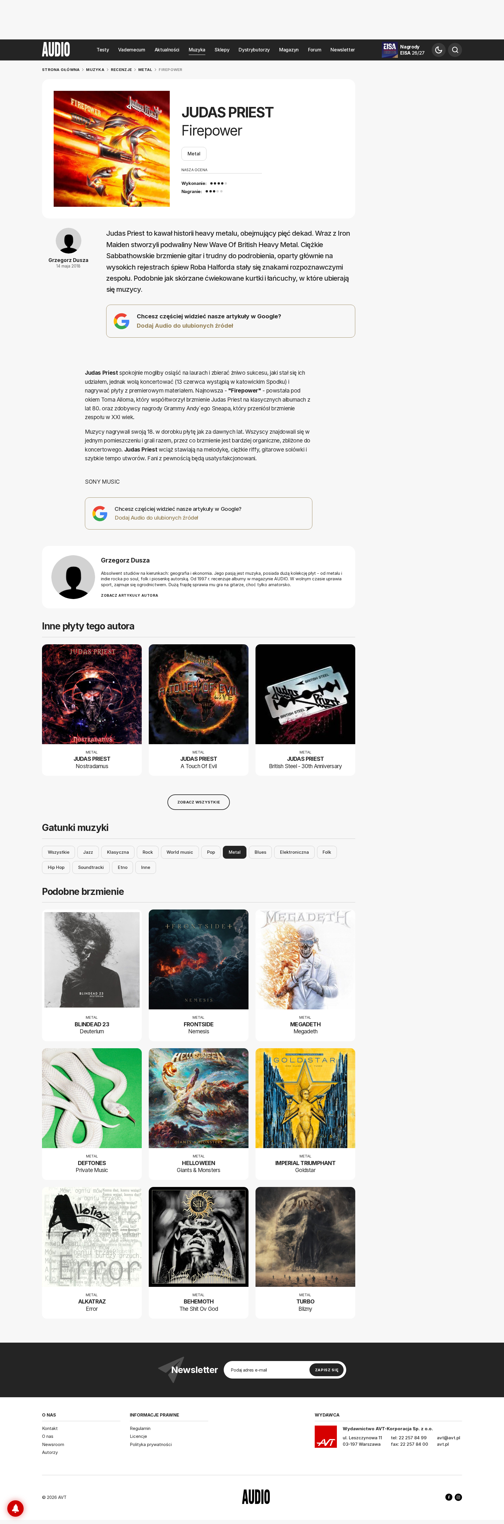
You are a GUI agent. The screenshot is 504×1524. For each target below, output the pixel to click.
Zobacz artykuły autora (129, 595)
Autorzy (50, 1452)
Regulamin (140, 1428)
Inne (145, 867)
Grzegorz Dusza (68, 260)
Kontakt (50, 1428)
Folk (327, 852)
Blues (260, 852)
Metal (194, 154)
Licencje (138, 1436)
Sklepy (222, 50)
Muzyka (197, 50)
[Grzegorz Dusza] (73, 577)
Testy (103, 50)
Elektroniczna (294, 852)
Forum (314, 50)
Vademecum (131, 50)
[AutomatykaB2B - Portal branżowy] (256, 1497)
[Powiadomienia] (15, 1508)
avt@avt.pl (448, 1437)
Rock (148, 852)
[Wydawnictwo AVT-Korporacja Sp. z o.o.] (326, 1439)
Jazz (88, 852)
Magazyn (289, 50)
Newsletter (342, 50)
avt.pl (443, 1444)
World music (180, 852)
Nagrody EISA (412, 50)
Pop (211, 852)
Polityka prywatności (151, 1444)
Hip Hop (56, 867)
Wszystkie (58, 852)
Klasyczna (118, 852)
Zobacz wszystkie (198, 802)
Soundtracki (91, 867)
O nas (47, 1436)
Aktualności (167, 50)
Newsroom (53, 1444)
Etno (122, 867)
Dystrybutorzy (254, 50)
